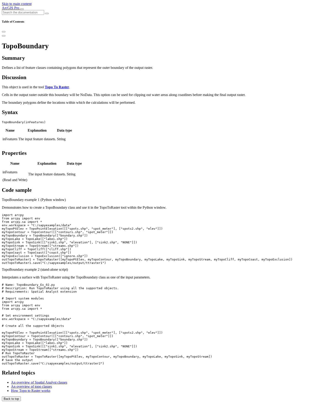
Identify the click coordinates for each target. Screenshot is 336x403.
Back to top (11, 398)
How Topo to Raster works (30, 391)
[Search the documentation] (47, 13)
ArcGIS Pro (11, 8)
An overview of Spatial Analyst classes (39, 382)
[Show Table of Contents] (3, 35)
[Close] (3, 31)
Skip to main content (17, 4)
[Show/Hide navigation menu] (22, 9)
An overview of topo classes (31, 386)
